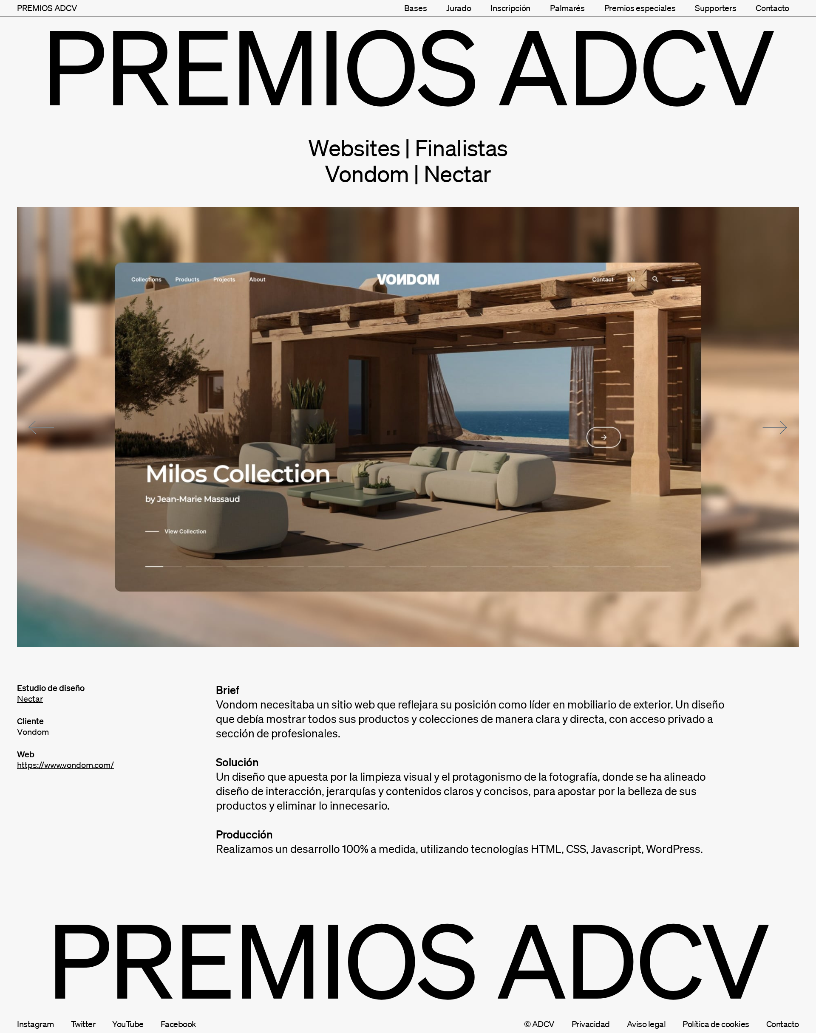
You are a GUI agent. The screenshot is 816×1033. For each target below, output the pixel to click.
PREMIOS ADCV (47, 8)
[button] (41, 427)
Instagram (35, 1024)
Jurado (458, 8)
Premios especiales (640, 8)
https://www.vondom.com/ (65, 765)
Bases (415, 8)
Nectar (30, 699)
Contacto (772, 8)
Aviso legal (646, 1024)
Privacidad (591, 1024)
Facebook (178, 1024)
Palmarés (567, 8)
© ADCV (539, 1024)
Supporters (715, 8)
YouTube (128, 1024)
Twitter (83, 1024)
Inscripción (510, 8)
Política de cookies (716, 1024)
